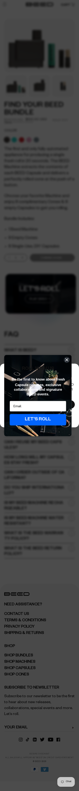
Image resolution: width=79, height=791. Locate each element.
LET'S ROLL (38, 419)
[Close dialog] (67, 360)
